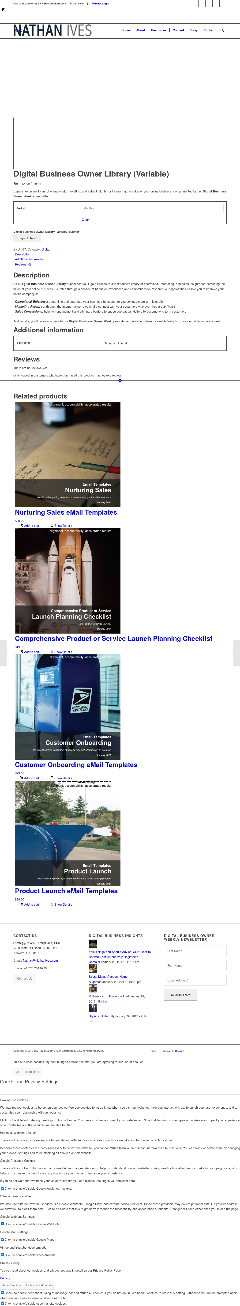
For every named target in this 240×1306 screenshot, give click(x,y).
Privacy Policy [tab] (10, 1263)
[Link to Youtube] (223, 3)
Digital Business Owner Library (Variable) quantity (46, 232)
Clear (85, 219)
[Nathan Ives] (52, 30)
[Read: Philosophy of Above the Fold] (93, 991)
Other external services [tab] (16, 1196)
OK (18, 1072)
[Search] (222, 30)
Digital (46, 249)
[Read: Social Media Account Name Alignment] (93, 971)
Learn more (31, 1072)
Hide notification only (39, 1285)
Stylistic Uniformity (102, 1016)
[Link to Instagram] (202, 3)
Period (20, 208)
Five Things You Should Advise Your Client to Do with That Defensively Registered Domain (120, 956)
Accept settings (12, 1285)
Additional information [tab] (29, 259)
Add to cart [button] (31, 525)
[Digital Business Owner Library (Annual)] (3, 653)
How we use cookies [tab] (14, 1100)
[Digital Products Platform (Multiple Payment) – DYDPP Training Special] (236, 653)
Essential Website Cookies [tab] (18, 1132)
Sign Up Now (27, 238)
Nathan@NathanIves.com (40, 960)
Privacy (5, 1278)
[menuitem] (125, 30)
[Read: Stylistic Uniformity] (93, 1011)
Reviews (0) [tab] (23, 264)
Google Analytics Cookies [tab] (17, 1160)
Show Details (62, 525)
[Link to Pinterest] (209, 3)
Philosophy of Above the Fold (109, 996)
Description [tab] (22, 254)
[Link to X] (216, 3)
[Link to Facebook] (194, 3)
